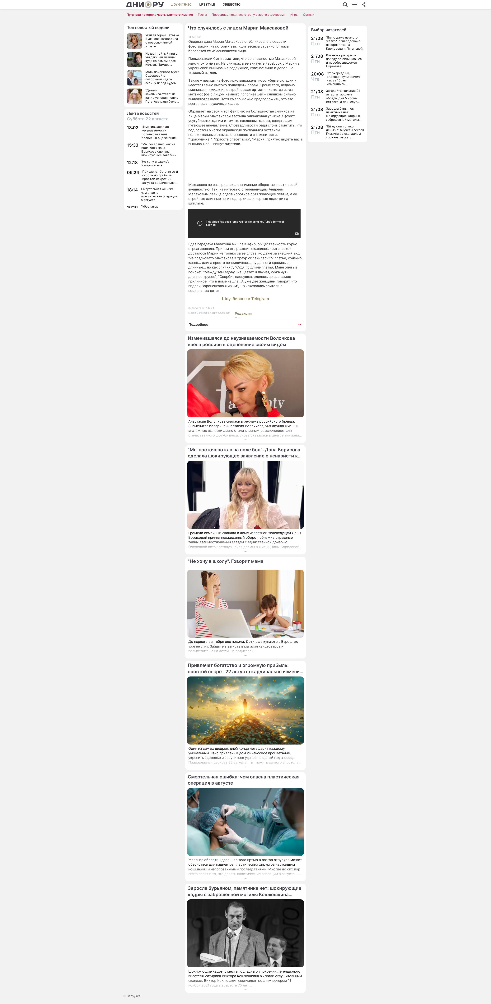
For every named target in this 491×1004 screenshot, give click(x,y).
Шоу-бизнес (181, 4)
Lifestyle (207, 4)
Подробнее (198, 325)
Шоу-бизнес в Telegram (245, 298)
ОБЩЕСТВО (232, 4)
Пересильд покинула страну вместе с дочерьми (249, 14)
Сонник (308, 14)
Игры (294, 14)
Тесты (202, 14)
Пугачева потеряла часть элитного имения (160, 14)
